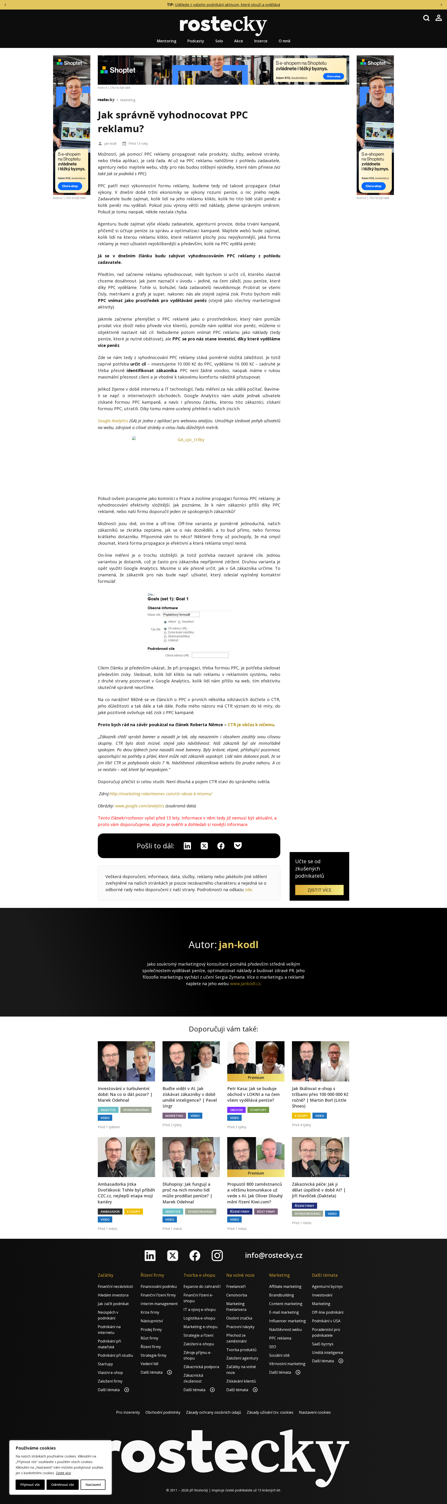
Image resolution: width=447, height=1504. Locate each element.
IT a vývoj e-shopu (199, 1309)
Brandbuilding (281, 1295)
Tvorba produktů (241, 1349)
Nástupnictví (152, 1320)
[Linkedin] (187, 845)
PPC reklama (280, 1338)
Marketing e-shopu (200, 1326)
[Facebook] (194, 1255)
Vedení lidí (149, 1363)
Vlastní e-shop (110, 1372)
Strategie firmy (153, 1355)
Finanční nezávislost (115, 1286)
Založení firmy (110, 1381)
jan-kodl (110, 143)
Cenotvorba (236, 1295)
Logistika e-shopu (199, 1318)
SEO (272, 1346)
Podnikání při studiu (115, 1355)
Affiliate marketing (285, 1286)
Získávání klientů (241, 1381)
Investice (108, 1110)
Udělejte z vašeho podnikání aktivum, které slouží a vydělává (227, 4)
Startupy (258, 1110)
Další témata (109, 1389)
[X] (204, 845)
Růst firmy (266, 1211)
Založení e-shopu (198, 1343)
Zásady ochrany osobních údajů (213, 1412)
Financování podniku (159, 1286)
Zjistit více (63, 1473)
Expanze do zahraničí (201, 1286)
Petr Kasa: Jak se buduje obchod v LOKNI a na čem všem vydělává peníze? (253, 1094)
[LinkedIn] (150, 1255)
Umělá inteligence (327, 1352)
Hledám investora (113, 1295)
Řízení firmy (240, 1211)
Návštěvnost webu (285, 1329)
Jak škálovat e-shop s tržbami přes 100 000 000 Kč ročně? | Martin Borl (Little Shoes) (320, 1097)
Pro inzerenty (128, 1412)
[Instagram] (217, 1255)
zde (248, 889)
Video (105, 1118)
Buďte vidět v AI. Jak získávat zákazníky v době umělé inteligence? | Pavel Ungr (190, 1097)
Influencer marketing (287, 1320)
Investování (322, 1295)
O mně (284, 41)
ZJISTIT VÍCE (319, 890)
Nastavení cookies (315, 1412)
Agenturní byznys (327, 1286)
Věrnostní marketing (287, 1363)
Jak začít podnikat (113, 1303)
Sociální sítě (279, 1355)
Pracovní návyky (240, 1326)
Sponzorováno (136, 1110)
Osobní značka (239, 1318)
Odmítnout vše (62, 1484)
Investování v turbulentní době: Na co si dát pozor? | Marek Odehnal (125, 1094)
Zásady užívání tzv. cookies (270, 1412)
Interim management (159, 1303)
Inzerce (261, 41)
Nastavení (93, 1484)
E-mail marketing (284, 1312)
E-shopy (301, 1116)
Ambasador (110, 1211)
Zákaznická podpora (201, 1366)
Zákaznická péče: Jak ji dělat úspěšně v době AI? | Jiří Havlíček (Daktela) (319, 1189)
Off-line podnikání (327, 1312)
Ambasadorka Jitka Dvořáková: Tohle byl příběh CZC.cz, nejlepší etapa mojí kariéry (126, 1193)
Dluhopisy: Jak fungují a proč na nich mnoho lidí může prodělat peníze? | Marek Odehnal (187, 1193)
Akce (238, 41)
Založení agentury (242, 1358)
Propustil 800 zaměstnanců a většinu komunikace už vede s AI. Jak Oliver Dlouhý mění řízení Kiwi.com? (255, 1193)
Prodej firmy (151, 1329)
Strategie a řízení (198, 1335)
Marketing (127, 100)
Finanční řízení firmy (158, 1295)
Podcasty (195, 41)
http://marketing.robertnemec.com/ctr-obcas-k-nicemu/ (161, 793)
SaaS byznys (322, 1343)
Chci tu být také (76, 198)
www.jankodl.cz (245, 983)
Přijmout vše (30, 1484)
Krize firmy (150, 1312)
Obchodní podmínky (163, 1412)
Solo (219, 41)
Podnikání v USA (326, 1320)
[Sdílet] (221, 845)
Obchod (236, 1110)
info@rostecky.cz (273, 1255)
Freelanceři (236, 1286)
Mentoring (166, 41)
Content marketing (285, 1303)
